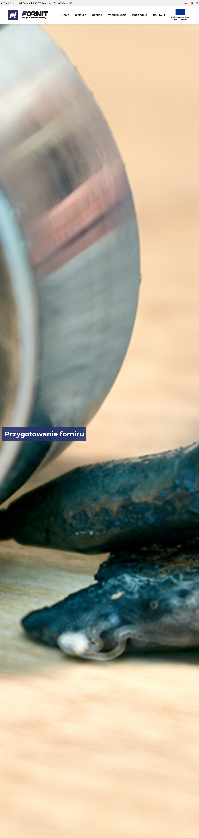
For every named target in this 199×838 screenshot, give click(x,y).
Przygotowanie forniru (44, 434)
